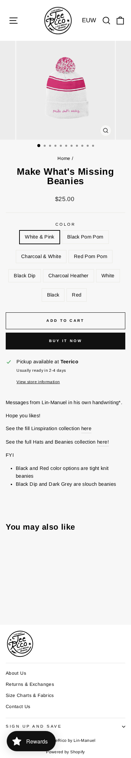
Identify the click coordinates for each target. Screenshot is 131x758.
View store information (38, 382)
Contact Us (18, 706)
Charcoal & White (41, 256)
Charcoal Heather (68, 275)
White (108, 275)
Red (76, 295)
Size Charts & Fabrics (30, 695)
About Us (16, 673)
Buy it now (65, 341)
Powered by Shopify (65, 752)
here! (103, 442)
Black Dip (24, 275)
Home (63, 158)
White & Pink (39, 237)
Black (53, 295)
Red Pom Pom (90, 256)
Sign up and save (34, 726)
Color (65, 224)
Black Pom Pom (85, 237)
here (86, 428)
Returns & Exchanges (30, 684)
